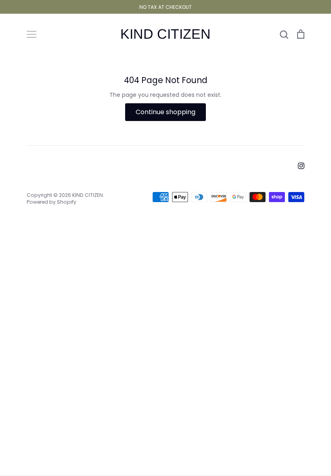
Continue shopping (165, 112)
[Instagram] (301, 166)
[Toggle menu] (31, 34)
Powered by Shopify (51, 201)
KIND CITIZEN (165, 34)
